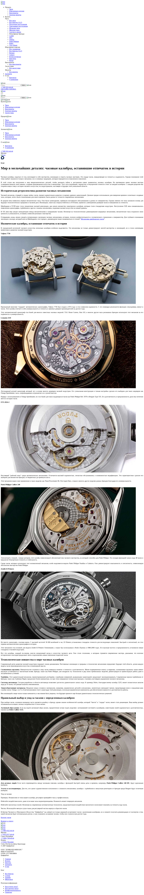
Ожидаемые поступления (18, 26)
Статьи (7, 876)
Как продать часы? (12, 888)
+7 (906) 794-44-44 (7, 838)
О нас (7, 866)
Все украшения (14, 49)
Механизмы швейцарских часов (92, 219)
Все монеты (13, 72)
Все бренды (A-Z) (15, 22)
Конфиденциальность (13, 890)
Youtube (8, 877)
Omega (11, 39)
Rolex (11, 43)
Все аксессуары (14, 68)
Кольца (11, 53)
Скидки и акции (15, 32)
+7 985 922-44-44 (7, 87)
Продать (8, 863)
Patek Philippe (14, 41)
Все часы (12, 20)
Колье (11, 60)
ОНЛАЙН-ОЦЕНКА (8, 89)
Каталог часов (6, 817)
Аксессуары (9, 113)
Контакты (12, 78)
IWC (11, 38)
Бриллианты (13, 13)
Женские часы (14, 30)
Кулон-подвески (15, 57)
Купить (7, 861)
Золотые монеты (15, 15)
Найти (23, 85)
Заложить (8, 74)
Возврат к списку (7, 821)
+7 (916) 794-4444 (7, 842)
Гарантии (8, 892)
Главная (8, 859)
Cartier (11, 36)
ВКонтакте (9, 879)
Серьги (11, 55)
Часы (11, 9)
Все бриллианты (15, 64)
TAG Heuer (13, 45)
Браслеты (12, 58)
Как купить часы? (11, 886)
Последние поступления (18, 24)
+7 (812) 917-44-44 (7, 834)
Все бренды (9, 874)
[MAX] (2, 94)
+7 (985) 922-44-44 (7, 831)
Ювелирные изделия (16, 11)
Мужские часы (14, 28)
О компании (13, 79)
